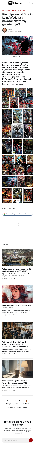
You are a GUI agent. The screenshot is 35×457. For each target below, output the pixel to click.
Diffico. (25, 407)
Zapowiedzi (6, 10)
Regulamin (25, 403)
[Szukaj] (29, 2)
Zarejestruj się (11, 401)
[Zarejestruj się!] (31, 440)
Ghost (18, 407)
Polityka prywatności (12, 403)
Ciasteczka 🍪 (23, 401)
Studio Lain (21, 10)
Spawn (13, 10)
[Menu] (32, 2)
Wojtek (10, 29)
